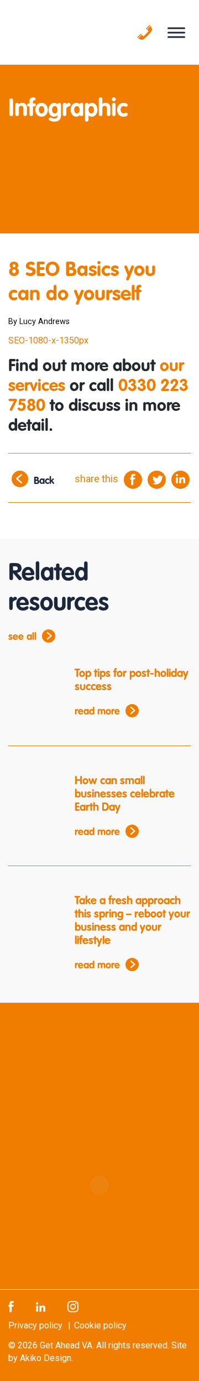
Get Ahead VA (66, 1345)
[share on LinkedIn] (180, 479)
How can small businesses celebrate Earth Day (125, 795)
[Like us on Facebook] (11, 1306)
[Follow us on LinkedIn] (40, 1306)
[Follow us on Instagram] (72, 1306)
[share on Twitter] (157, 479)
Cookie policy (100, 1325)
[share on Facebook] (133, 479)
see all (22, 637)
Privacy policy (35, 1325)
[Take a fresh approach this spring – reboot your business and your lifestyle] (33, 915)
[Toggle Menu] (176, 32)
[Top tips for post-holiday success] (33, 688)
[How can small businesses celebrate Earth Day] (33, 795)
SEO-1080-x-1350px (48, 340)
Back (44, 482)
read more (97, 712)
